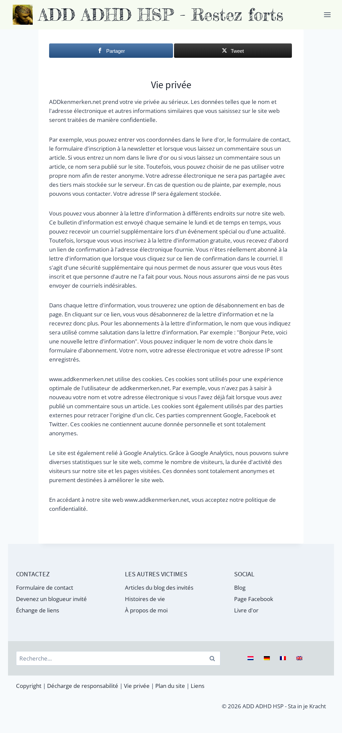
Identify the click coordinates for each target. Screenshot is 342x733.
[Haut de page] (324, 724)
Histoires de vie (145, 599)
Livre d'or (246, 610)
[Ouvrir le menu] (327, 14)
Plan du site (170, 686)
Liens (197, 686)
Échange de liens (37, 610)
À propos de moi (146, 610)
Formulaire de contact (44, 587)
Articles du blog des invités (159, 587)
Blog (239, 587)
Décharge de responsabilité (82, 686)
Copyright (28, 686)
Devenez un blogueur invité (51, 599)
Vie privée (137, 686)
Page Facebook (253, 599)
